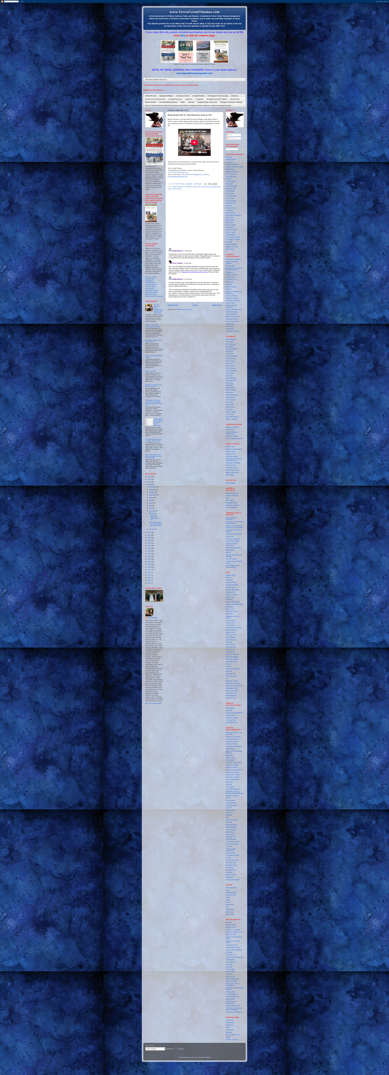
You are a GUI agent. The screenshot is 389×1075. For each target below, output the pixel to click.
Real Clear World (231, 661)
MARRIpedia (230, 550)
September (153, 495)
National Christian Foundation (231, 306)
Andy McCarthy (231, 339)
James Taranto (231, 368)
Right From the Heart (232, 316)
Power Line (229, 812)
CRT (199, 186)
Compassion (230, 282)
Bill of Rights (230, 500)
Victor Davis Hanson (232, 417)
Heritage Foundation (232, 795)
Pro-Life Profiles (231, 994)
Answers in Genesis (232, 427)
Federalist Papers (231, 503)
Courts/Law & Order (182, 96)
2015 (149, 548)
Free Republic (230, 787)
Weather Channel (231, 1039)
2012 (149, 556)
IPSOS (228, 902)
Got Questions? (231, 181)
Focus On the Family (232, 541)
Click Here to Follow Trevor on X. (156, 79)
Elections (191, 102)
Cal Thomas (230, 354)
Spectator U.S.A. (231, 837)
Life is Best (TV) (231, 962)
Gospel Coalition (231, 287)
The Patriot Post (150, 282)
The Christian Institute (233, 237)
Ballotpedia (229, 755)
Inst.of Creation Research (234, 438)
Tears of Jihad (230, 232)
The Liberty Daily (231, 676)
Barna (228, 890)
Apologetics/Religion (166, 96)
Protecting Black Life (232, 996)
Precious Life (230, 992)
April (150, 508)
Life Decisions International (234, 957)
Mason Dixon (230, 904)
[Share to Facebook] (214, 184)
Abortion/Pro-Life (150, 96)
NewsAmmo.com (231, 640)
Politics (182, 102)
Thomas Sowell (231, 412)
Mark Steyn (229, 383)
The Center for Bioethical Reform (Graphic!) (234, 1008)
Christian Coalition (232, 767)
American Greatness (232, 739)
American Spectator (232, 741)
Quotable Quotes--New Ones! (207, 102)
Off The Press (230, 644)
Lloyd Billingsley (231, 378)
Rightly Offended (231, 827)
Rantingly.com (230, 652)
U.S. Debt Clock (231, 720)
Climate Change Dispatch (234, 449)
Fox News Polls (231, 895)
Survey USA (230, 914)
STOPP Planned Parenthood (231, 1002)
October (152, 492)
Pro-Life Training (231, 559)
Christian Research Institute (235, 167)
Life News (229, 967)
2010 (149, 561)
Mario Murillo (230, 217)
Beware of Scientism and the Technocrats (153, 385)
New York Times (231, 635)
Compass (229, 710)
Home (195, 305)
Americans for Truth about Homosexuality (234, 522)
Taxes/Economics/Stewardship (155, 99)
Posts (230, 135)
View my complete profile (153, 703)
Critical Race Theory (190, 186)
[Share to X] (212, 184)
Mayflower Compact (232, 505)
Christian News (231, 587)
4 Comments (197, 184)
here (182, 35)
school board (206, 186)
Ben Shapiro (230, 346)
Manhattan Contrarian (233, 463)
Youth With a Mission (232, 331)
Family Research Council (234, 534)
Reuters (228, 664)
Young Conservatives (232, 879)
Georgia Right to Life (232, 947)
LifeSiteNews (149, 281)
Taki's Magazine (231, 839)
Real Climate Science (233, 470)
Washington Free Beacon (234, 686)
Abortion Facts (230, 927)
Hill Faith (228, 289)
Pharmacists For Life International (232, 984)
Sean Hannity (230, 832)
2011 (149, 559)
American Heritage (232, 495)
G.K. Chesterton (231, 174)
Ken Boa (228, 205)
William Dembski (231, 244)
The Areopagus (231, 234)
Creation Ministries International (232, 432)
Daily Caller (229, 782)
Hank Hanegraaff (231, 186)
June (151, 503)
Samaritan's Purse (232, 319)
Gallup (228, 897)
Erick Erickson (230, 366)
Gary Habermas (231, 176)
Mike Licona (230, 222)
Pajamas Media (231, 810)
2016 (149, 545)
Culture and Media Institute (234, 604)
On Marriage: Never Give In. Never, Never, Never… (153, 440)
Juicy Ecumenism (231, 295)
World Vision (230, 329)
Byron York (229, 351)
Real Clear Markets (151, 290)
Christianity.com (231, 279)
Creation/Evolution (198, 96)
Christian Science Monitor (234, 770)
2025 (149, 476)
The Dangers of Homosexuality (218, 96)
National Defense (150, 102)
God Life (228, 179)
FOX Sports (229, 1030)
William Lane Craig (232, 246)
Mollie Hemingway (232, 395)
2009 (149, 564)
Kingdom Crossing (232, 298)
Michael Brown (230, 220)
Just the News (230, 620)
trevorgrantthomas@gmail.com (194, 73)
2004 (149, 577)
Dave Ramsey (230, 715)
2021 (149, 532)
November (152, 489)
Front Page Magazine (233, 789)
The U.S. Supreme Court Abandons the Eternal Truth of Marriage (158, 309)
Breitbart (228, 577)
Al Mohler (229, 157)
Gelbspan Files (231, 454)
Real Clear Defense (232, 654)
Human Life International (234, 950)
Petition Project (231, 465)
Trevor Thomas (152, 617)
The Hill (228, 858)
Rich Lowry (229, 402)
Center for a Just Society (234, 762)
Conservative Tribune (233, 774)
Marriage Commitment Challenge (231, 102)
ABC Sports (229, 1020)
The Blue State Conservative (230, 849)
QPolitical (229, 815)
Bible (227, 498)
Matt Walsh (229, 385)
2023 (149, 482)
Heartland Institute (232, 456)
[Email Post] (204, 184)
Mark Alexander (231, 380)
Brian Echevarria (178, 186)
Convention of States (232, 777)
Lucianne (229, 808)
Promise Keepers (231, 314)
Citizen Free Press (232, 594)
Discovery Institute (232, 436)
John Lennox (230, 198)
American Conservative (233, 736)
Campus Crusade (231, 274)
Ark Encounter (230, 429)
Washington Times (232, 688)
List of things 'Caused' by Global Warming (234, 459)
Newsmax (229, 642)
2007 (149, 569)
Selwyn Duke (230, 407)
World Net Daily (231, 698)
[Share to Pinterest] (216, 184)
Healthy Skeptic (231, 483)
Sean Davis (229, 404)
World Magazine (231, 695)
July (150, 500)
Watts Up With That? (232, 472)
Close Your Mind (150, 371)
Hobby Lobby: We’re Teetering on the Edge (152, 325)
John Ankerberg (231, 196)
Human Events (230, 800)
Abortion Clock (230, 925)
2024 (149, 479)
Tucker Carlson (231, 875)
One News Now (231, 647)
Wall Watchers (230, 324)
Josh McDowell (231, 203)
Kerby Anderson (231, 208)
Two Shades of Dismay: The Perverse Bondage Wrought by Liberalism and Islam (154, 402)
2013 (149, 553)
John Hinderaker (231, 371)
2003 (149, 580)
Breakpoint (229, 272)
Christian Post (230, 277)
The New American (232, 860)
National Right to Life (232, 979)
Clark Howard (230, 708)
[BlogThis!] (210, 184)
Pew (227, 907)
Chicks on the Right (232, 765)
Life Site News (230, 625)
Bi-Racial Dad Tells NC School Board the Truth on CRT (155, 524)
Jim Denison (230, 193)
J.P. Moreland (230, 191)
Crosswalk (229, 284)
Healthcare (188, 99)
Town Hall (229, 872)
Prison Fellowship (231, 312)
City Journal (230, 597)
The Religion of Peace (233, 239)
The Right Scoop (231, 865)
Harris (228, 900)
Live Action (229, 974)
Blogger (208, 1057)
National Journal (231, 630)
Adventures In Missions (233, 259)
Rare (227, 817)
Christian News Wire (232, 589)
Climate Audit (230, 446)
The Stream (230, 867)
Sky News (229, 671)
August (151, 497)
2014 (149, 551)
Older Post (216, 305)
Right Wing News (231, 824)
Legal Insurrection (231, 805)
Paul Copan (229, 227)
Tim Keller (229, 242)
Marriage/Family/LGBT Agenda (216, 99)
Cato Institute (230, 760)
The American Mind (232, 844)
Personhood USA (231, 981)
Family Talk (229, 536)
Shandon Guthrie (231, 230)
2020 (149, 535)
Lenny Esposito (231, 213)
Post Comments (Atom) (183, 309)
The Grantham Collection (234, 1012)
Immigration (199, 99)
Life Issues (229, 964)
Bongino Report (231, 575)
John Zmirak (230, 373)
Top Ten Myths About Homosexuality (232, 566)
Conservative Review (232, 772)
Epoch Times (230, 609)
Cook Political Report (232, 779)
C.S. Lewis (229, 162)
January (152, 529)
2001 (149, 583)
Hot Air (228, 798)
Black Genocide (231, 934)
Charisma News (231, 582)
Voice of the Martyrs (232, 321)
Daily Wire (229, 784)
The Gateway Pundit (232, 855)
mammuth (193, 1057)
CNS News (229, 599)
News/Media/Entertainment (168, 102)
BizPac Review (230, 757)
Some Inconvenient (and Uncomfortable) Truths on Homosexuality (153, 456)
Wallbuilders (230, 877)
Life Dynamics (230, 959)
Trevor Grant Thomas (175, 189)
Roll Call (228, 666)
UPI (227, 678)
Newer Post (173, 305)
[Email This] (209, 184)
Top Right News (231, 870)
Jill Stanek (229, 952)
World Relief (230, 326)
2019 (149, 537)
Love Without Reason (233, 300)
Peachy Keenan (231, 400)
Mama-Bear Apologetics (233, 215)
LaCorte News (230, 623)
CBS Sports (229, 1025)
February (152, 511)
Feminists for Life (231, 945)
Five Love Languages (233, 539)
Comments (232, 138)
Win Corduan (230, 249)
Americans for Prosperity (234, 746)
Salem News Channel (233, 669)
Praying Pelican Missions (234, 309)
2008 (149, 567)
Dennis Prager (230, 361)
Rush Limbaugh (231, 829)
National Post (230, 632)
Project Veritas (230, 649)
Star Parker (229, 409)
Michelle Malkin (231, 390)
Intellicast (229, 1032)
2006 (149, 572)
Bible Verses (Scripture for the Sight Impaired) (234, 269)
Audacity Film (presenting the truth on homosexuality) (234, 526)
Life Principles (230, 969)
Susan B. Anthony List (233, 1005)
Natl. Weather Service (233, 1035)
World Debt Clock (231, 722)
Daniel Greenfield (231, 356)
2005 (149, 575)
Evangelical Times (231, 611)
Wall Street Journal (232, 681)
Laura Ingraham (231, 803)
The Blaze (229, 846)
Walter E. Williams (231, 419)
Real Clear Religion (151, 292)
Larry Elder (229, 375)
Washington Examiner (233, 683)
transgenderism (216, 186)
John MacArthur (231, 201)
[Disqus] (194, 218)
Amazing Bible (230, 265)
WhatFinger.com (231, 693)
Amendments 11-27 (232, 493)
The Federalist (230, 853)
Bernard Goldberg (231, 349)
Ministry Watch (230, 303)
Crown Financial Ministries (234, 713)
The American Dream (233, 841)
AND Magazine (231, 749)
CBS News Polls (231, 892)
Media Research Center (233, 627)
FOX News (229, 614)
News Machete (230, 637)
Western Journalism (232, 690)
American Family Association (231, 518)
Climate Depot (149, 279)
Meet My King (234, 99)
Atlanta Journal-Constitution (154, 296)
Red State (229, 822)
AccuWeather (230, 1022)
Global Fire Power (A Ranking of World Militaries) (235, 792)
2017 (149, 543)
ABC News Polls (231, 887)
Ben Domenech (231, 344)
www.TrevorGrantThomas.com (194, 12)
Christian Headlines (232, 164)
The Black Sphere (151, 284)
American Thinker (151, 277)
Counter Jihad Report (233, 602)
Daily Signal (229, 606)
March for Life (230, 976)
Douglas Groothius (232, 171)
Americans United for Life (234, 932)
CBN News (229, 580)
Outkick (228, 1037)
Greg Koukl (229, 184)
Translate (181, 1049)
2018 (149, 540)
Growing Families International (231, 544)
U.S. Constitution (231, 507)
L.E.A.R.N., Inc (230, 955)
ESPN (228, 1027)
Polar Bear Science (232, 467)
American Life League (233, 929)
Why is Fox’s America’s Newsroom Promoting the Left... (154, 516)
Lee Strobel (229, 210)
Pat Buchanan (230, 397)
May (150, 505)
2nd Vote (229, 922)
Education (234, 96)
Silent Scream (230, 999)
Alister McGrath (231, 159)
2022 (149, 484)
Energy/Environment (175, 99)
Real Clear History (151, 294)
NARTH (228, 552)
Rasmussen (230, 912)
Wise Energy (230, 475)
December (152, 487)
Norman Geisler (231, 225)
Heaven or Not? (231, 188)
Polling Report (230, 909)
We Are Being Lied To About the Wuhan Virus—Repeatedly (158, 422)
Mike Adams (230, 392)
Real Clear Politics (232, 820)
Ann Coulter (230, 341)
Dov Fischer (230, 363)
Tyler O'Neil (229, 414)
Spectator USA (230, 673)
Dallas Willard (230, 169)
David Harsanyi (231, 358)
